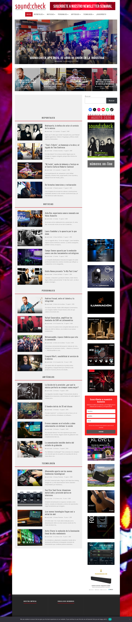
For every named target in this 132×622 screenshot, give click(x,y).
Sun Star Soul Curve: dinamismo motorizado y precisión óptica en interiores (58, 493)
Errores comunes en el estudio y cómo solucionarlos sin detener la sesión (60, 424)
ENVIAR (101, 432)
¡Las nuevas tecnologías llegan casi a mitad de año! (60, 513)
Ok (110, 619)
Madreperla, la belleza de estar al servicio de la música (62, 127)
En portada (57, 131)
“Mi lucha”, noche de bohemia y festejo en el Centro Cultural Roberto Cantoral (62, 165)
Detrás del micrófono (60, 304)
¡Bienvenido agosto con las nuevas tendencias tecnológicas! (58, 472)
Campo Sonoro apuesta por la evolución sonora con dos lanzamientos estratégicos (62, 252)
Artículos (75, 14)
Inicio (28, 14)
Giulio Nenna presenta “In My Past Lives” (61, 271)
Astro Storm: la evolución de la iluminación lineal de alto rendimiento (62, 532)
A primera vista (58, 498)
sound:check (49, 131)
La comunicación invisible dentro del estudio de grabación (59, 444)
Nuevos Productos (59, 477)
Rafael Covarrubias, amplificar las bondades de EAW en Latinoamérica (59, 319)
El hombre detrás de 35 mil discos (58, 406)
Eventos (56, 218)
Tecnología (87, 14)
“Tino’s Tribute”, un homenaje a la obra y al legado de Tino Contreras (62, 146)
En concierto (57, 170)
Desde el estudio (59, 150)
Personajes (62, 14)
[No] (130, 619)
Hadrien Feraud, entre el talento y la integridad (59, 299)
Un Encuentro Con (59, 323)
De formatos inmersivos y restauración (60, 184)
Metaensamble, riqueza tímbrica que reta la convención (61, 338)
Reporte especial (59, 188)
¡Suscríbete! (101, 14)
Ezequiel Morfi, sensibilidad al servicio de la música (61, 357)
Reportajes (38, 14)
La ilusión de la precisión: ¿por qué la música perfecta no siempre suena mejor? (62, 386)
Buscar (88, 96)
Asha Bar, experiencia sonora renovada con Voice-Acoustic (62, 214)
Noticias (50, 14)
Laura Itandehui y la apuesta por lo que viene (61, 232)
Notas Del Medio (58, 237)
